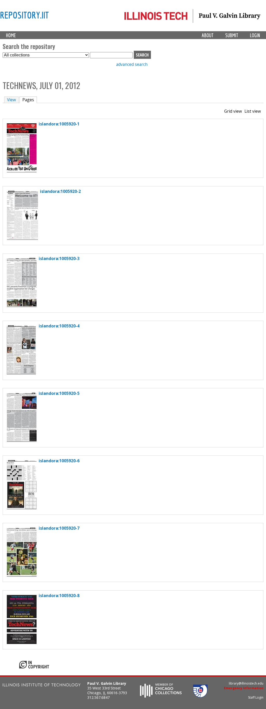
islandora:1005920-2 (60, 191)
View (11, 100)
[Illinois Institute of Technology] (42, 685)
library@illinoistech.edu (246, 683)
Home (11, 35)
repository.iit (24, 14)
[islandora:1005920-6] (21, 509)
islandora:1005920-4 (59, 326)
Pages (29, 100)
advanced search (132, 64)
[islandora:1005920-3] (21, 307)
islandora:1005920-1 (59, 124)
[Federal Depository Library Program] (200, 696)
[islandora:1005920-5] (21, 442)
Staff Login (255, 697)
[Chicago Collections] (161, 696)
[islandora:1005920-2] (22, 240)
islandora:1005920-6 (59, 461)
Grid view (233, 111)
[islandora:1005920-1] (21, 172)
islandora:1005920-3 (59, 258)
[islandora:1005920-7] (21, 576)
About (208, 35)
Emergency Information (243, 688)
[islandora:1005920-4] (21, 374)
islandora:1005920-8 (59, 595)
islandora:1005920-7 (59, 528)
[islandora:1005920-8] (21, 644)
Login (255, 35)
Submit (231, 35)
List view (252, 111)
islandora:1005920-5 (59, 393)
